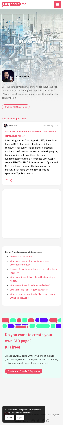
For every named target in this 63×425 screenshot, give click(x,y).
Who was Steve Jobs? (21, 256)
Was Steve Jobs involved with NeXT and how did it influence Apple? (30, 133)
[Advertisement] (31, 213)
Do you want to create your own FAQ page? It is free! (28, 341)
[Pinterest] (47, 420)
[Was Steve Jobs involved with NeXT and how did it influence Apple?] (7, 180)
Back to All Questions (15, 106)
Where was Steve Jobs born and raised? (30, 285)
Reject (19, 417)
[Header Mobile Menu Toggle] (57, 4)
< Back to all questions (14, 118)
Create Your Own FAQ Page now (23, 371)
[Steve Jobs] (8, 76)
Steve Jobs (22, 76)
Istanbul (51, 414)
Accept (9, 417)
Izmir (57, 414)
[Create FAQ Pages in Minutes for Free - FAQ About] (14, 4)
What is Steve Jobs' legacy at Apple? (29, 289)
